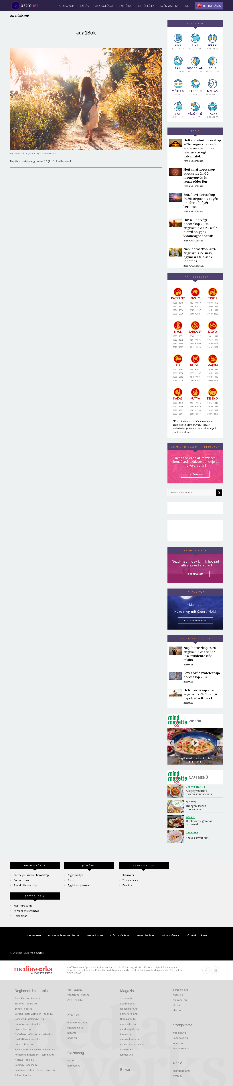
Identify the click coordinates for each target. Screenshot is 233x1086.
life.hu (176, 1005)
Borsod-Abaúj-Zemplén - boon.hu (34, 1013)
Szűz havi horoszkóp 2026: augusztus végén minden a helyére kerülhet (200, 200)
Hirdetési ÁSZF (145, 935)
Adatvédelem (95, 935)
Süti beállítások (196, 935)
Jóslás (84, 5)
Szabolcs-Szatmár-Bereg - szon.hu (35, 1069)
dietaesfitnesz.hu (130, 1039)
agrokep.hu (73, 1065)
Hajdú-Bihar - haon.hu (27, 1039)
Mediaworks (37, 952)
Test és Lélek (145, 5)
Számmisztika (169, 5)
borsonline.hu (181, 989)
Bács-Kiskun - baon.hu (28, 998)
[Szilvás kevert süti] (176, 836)
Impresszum (33, 935)
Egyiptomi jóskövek (79, 885)
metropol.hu (180, 999)
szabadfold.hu (75, 1027)
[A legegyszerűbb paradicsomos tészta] (176, 791)
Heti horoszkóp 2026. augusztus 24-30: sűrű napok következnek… (200, 694)
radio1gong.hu (181, 1070)
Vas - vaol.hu (74, 989)
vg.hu (70, 1060)
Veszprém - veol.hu (78, 994)
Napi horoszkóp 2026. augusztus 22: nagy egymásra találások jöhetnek (200, 255)
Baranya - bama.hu (26, 1003)
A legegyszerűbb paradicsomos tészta (199, 792)
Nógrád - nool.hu (24, 1059)
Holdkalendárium (195, 620)
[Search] (219, 492)
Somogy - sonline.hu (26, 1064)
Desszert (192, 832)
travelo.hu (126, 1034)
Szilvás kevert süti (197, 838)
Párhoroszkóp (22, 880)
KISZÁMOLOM (195, 474)
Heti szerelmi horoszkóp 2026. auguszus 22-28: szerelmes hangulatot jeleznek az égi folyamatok (202, 148)
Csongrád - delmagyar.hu (29, 1018)
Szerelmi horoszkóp (25, 885)
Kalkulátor (128, 875)
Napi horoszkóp (23, 905)
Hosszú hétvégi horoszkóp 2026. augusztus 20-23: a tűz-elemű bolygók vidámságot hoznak (201, 228)
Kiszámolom (195, 574)
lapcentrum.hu (181, 1048)
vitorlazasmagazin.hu (132, 1044)
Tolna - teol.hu (23, 1075)
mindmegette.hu (129, 1029)
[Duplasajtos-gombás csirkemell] (176, 821)
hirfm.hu (177, 1075)
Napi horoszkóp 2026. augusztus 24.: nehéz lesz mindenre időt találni (200, 654)
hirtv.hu (71, 1032)
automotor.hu (127, 1003)
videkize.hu (126, 1049)
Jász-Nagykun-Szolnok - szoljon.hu (35, 1049)
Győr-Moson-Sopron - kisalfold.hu (34, 1034)
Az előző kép (19, 15)
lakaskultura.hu (129, 1008)
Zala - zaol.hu (75, 999)
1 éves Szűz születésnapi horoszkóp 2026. (201, 675)
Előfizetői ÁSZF (119, 935)
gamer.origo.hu (129, 1013)
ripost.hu (178, 994)
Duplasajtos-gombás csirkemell (199, 822)
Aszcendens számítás (26, 911)
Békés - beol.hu (24, 1008)
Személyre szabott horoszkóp (31, 875)
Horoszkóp (66, 5)
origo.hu (72, 1037)
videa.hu (178, 1042)
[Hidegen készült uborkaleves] (176, 806)
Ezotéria (125, 5)
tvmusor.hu (126, 1054)
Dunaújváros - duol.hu (27, 1024)
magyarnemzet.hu (77, 1022)
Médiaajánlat (170, 935)
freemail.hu (179, 1032)
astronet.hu (126, 998)
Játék (188, 5)
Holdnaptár (20, 916)
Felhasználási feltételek (63, 935)
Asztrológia (104, 5)
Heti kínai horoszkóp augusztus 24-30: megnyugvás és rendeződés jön (199, 175)
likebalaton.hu (128, 1018)
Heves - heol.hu (24, 1044)
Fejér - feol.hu (23, 1029)
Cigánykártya (75, 875)
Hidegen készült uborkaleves (196, 807)
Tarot (71, 880)
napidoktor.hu (128, 1024)
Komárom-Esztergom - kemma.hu (34, 1054)
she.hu (177, 1010)
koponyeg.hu (180, 1037)
